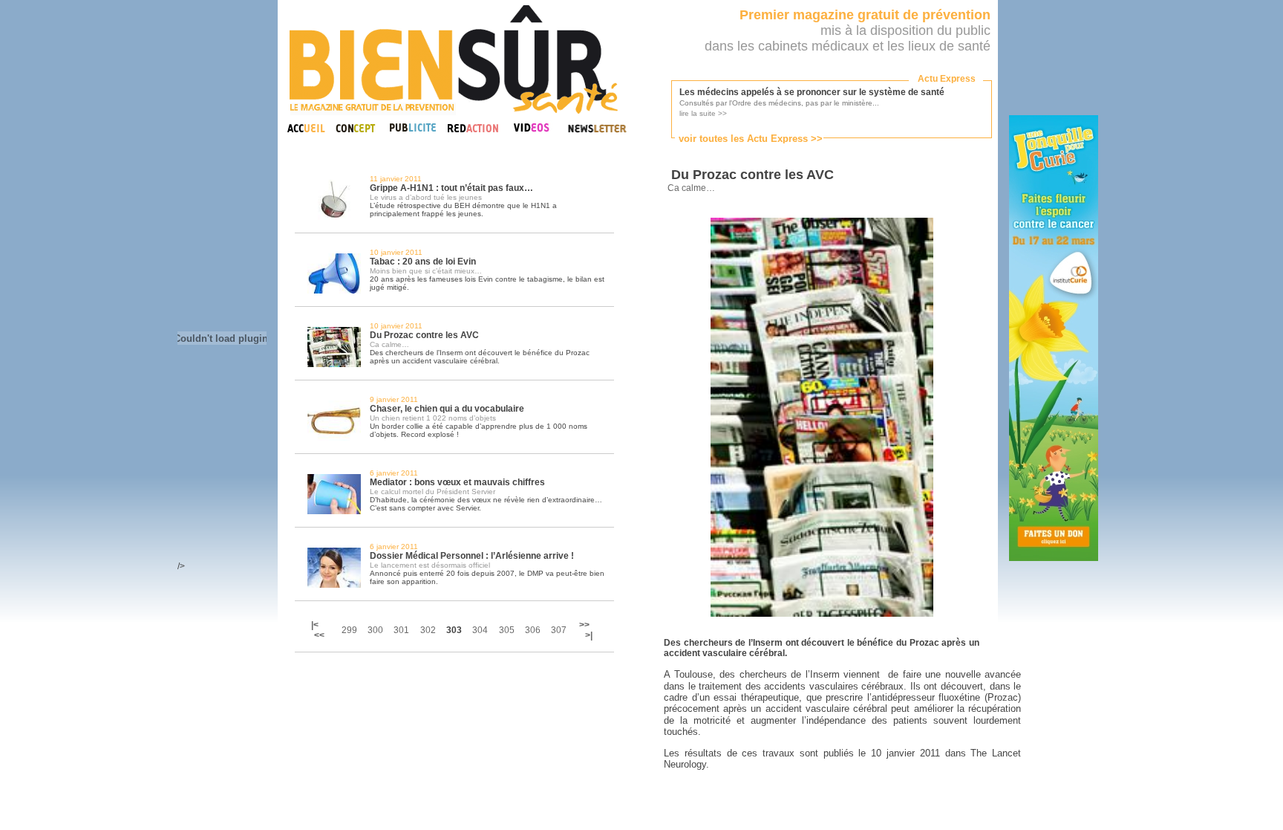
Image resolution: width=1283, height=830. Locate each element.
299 (349, 630)
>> (584, 625)
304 (480, 630)
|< (316, 625)
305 (507, 630)
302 (428, 630)
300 (375, 630)
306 (533, 630)
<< (319, 635)
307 (559, 630)
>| (588, 635)
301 (401, 630)
